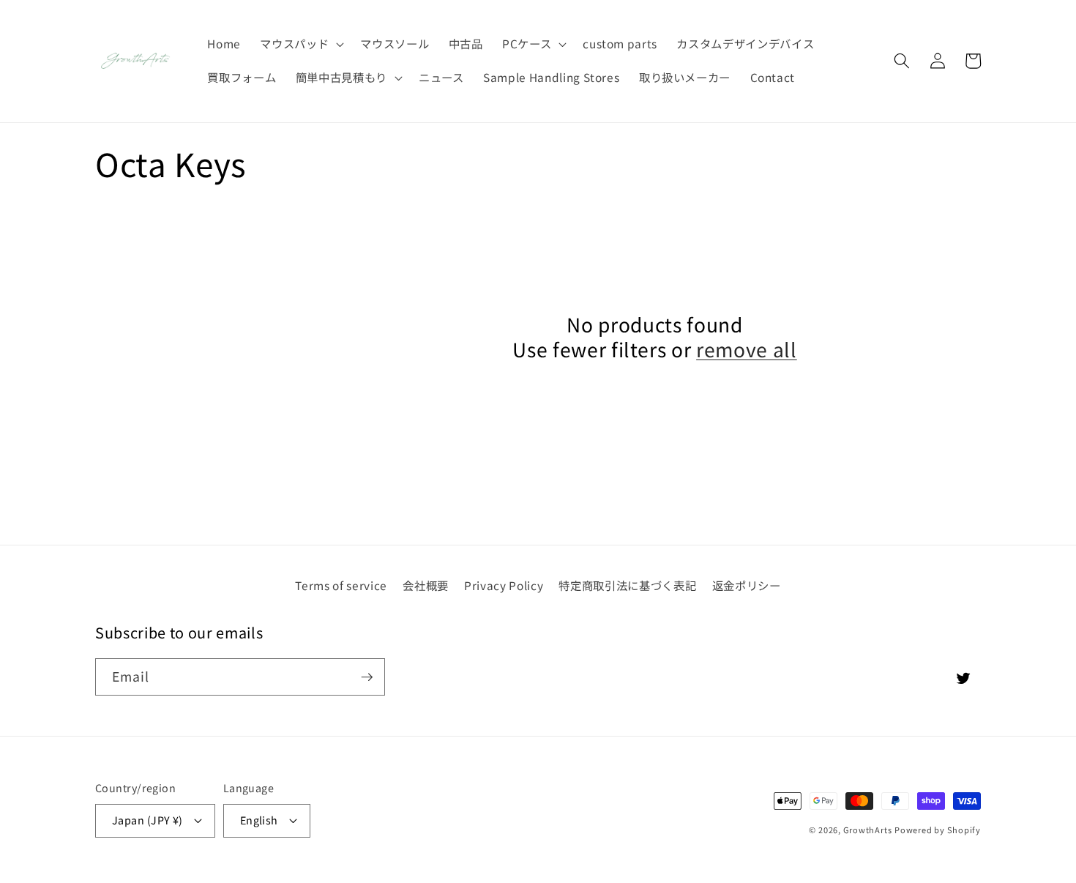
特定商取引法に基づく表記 (627, 585)
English (259, 819)
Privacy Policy (503, 585)
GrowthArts (867, 829)
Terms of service (341, 585)
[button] (300, 44)
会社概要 (426, 585)
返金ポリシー (746, 585)
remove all (746, 349)
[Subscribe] (366, 677)
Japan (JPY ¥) (147, 819)
